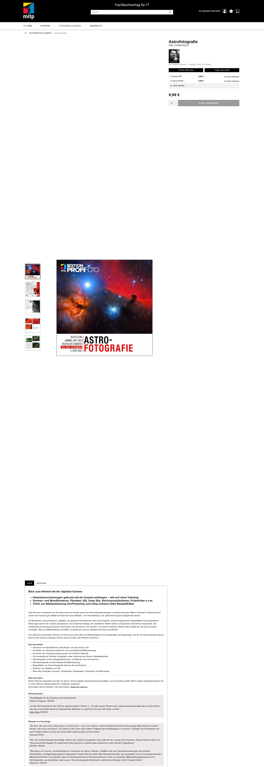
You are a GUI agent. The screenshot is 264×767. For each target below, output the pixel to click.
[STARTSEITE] (25, 33)
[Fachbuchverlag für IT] (28, 11)
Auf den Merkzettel (185, 70)
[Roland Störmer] (174, 56)
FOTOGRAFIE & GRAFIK (70, 26)
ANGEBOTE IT (96, 26)
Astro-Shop (34, 712)
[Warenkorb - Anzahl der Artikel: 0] (238, 11)
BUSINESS (45, 26)
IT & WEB (27, 26)
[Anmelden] (225, 11)
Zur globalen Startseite (209, 11)
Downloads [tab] (41, 583)
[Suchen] (170, 12)
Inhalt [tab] (29, 583)
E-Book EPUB (177, 81)
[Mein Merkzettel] (231, 11)
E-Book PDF (176, 76)
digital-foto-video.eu (78, 687)
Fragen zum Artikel (222, 70)
